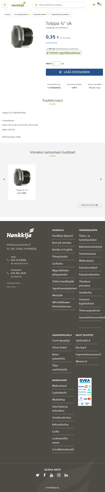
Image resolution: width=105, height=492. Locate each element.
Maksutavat (86, 260)
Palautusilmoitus (89, 274)
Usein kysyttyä (61, 340)
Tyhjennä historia (88, 205)
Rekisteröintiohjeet (90, 247)
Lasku (55, 431)
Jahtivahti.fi (83, 340)
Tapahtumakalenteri (64, 288)
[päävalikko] (5, 4)
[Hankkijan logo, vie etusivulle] (19, 4)
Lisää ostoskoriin (76, 72)
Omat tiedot (59, 347)
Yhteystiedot (60, 256)
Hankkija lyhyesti (62, 235)
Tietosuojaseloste (89, 310)
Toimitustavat (87, 253)
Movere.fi (81, 361)
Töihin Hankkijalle (63, 281)
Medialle (57, 295)
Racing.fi (81, 347)
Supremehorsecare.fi (88, 354)
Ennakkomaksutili (63, 449)
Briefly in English (62, 249)
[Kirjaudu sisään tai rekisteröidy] (94, 4)
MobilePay (58, 399)
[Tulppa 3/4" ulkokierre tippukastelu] (22, 36)
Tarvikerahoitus (61, 417)
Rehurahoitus (60, 424)
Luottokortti (59, 392)
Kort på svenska (61, 242)
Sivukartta (85, 292)
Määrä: (49, 63)
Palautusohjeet (88, 267)
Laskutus (57, 263)
